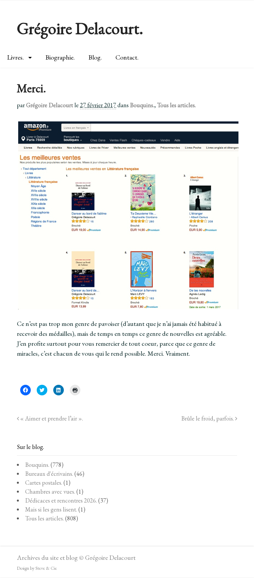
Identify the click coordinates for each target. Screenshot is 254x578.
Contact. (127, 57)
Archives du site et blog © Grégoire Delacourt (76, 557)
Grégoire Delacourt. (80, 28)
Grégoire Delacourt (49, 105)
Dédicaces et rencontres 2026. (61, 500)
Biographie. (60, 57)
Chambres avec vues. (50, 491)
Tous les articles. (176, 105)
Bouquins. (142, 105)
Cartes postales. (43, 482)
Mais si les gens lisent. (51, 509)
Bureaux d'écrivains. (49, 473)
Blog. (95, 57)
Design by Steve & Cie (37, 568)
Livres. (15, 57)
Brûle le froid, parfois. (208, 418)
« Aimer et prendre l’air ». (51, 418)
